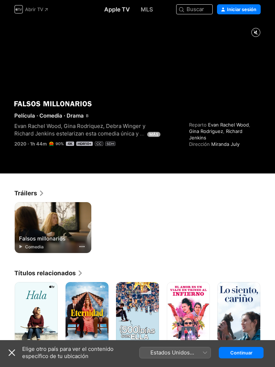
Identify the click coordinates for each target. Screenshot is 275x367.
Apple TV (117, 9)
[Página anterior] (7, 314)
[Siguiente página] (268, 314)
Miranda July (225, 144)
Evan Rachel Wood (228, 125)
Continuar (241, 353)
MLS (147, 9)
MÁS (153, 134)
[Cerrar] (12, 352)
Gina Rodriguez (206, 131)
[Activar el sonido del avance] (256, 32)
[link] (29, 193)
